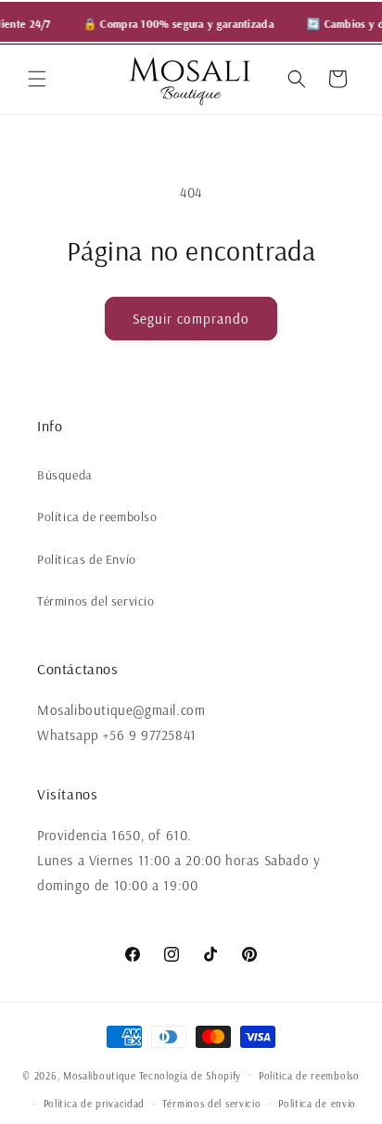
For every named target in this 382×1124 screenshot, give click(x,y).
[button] (37, 78)
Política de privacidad (94, 1103)
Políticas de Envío (86, 559)
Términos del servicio (96, 601)
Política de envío (317, 1103)
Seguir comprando (191, 318)
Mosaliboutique (99, 1074)
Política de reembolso (97, 516)
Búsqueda (65, 474)
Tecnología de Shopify (190, 1074)
